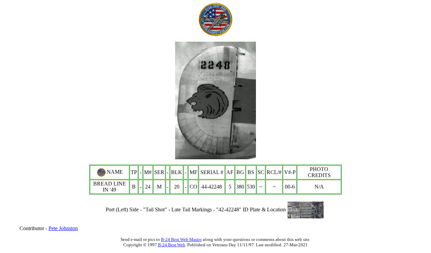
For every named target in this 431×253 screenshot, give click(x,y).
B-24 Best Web (171, 244)
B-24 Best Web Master (181, 239)
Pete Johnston (63, 228)
